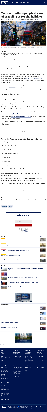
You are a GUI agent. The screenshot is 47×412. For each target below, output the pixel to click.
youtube (43, 407)
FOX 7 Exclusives (41, 350)
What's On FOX (4, 367)
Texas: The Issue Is (40, 356)
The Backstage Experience (27, 362)
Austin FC (26, 368)
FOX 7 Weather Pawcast (17, 367)
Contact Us (3, 368)
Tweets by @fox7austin (5, 344)
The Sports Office (28, 356)
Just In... (3, 236)
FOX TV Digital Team (13, 19)
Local (2, 352)
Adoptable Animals (16, 357)
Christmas (20, 64)
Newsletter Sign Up (4, 370)
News (10, 206)
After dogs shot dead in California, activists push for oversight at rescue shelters (16, 259)
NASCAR (26, 371)
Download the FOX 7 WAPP (17, 369)
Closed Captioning (4, 375)
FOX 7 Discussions (40, 360)
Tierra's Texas (27, 353)
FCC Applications (4, 378)
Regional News (40, 365)
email (45, 407)
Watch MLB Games (5, 389)
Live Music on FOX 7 (17, 356)
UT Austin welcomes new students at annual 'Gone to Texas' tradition (23, 282)
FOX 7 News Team (4, 371)
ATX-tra (38, 361)
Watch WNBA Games (5, 399)
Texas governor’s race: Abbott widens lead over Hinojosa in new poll (23, 273)
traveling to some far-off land (33, 78)
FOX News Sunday (4, 359)
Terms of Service (24, 231)
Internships (3, 374)
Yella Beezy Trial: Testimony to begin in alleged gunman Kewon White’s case (15, 250)
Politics (2, 356)
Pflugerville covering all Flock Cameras (8, 312)
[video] (43, 308)
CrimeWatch (39, 352)
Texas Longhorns (28, 367)
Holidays (19, 19)
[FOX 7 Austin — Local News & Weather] (5, 2)
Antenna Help (3, 379)
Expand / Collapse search (45, 2)
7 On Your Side (39, 353)
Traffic (2, 353)
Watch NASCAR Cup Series (5, 391)
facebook (36, 407)
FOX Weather (15, 375)
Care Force (39, 357)
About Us (3, 365)
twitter (39, 407)
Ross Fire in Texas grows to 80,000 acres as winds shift (11, 255)
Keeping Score (15, 353)
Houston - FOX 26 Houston (40, 369)
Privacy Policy (24, 230)
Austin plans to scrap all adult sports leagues (9, 322)
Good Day (15, 350)
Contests (14, 359)
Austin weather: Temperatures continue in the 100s (10, 306)
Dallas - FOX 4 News (40, 367)
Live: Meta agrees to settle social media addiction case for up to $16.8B (14, 240)
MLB (26, 370)
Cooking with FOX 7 (16, 355)
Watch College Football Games (5, 388)
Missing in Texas (40, 359)
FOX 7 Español (27, 355)
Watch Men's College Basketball (5, 395)
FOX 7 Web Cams (16, 373)
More (28, 2)
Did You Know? (16, 376)
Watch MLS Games (4, 400)
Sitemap (2, 360)
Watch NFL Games (4, 385)
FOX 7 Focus (39, 355)
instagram (41, 407)
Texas (2, 355)
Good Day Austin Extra (29, 359)
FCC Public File (4, 377)
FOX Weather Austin (28, 357)
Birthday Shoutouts (16, 352)
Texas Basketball (28, 372)
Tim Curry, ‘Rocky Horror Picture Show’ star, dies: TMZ (11, 245)
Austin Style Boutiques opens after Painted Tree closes (11, 317)
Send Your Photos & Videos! (17, 372)
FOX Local (27, 350)
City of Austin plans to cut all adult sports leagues (19, 286)
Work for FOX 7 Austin (5, 372)
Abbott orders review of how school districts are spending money (22, 277)
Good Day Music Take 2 (29, 360)
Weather (15, 365)
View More (42, 236)
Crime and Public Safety (5, 357)
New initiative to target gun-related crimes (9, 327)
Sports (26, 365)
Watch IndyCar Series (5, 393)
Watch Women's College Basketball (4, 398)
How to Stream (28, 352)
